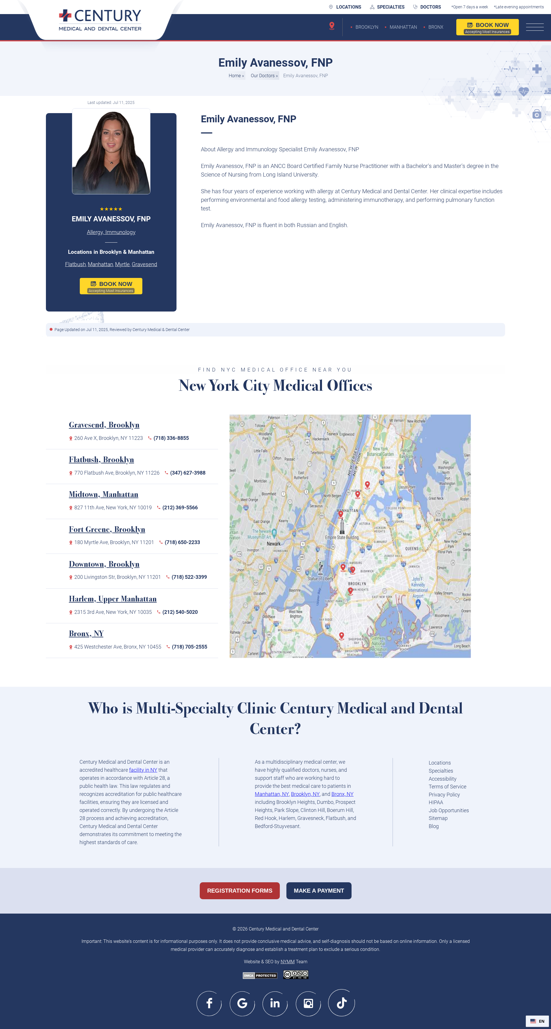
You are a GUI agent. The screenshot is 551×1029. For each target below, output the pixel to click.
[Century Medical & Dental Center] (100, 26)
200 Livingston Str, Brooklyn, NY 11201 (117, 577)
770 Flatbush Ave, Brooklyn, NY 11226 (117, 473)
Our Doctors (263, 75)
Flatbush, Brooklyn (101, 460)
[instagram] (308, 1002)
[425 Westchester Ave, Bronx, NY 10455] (369, 488)
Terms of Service (447, 787)
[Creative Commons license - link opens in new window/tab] (296, 975)
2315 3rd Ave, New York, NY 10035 (113, 612)
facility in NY (143, 770)
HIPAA (436, 802)
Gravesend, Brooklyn (104, 426)
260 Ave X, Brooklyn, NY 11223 (108, 438)
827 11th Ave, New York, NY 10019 (113, 507)
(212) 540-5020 (180, 612)
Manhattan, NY (272, 794)
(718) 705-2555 (189, 647)
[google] (242, 1002)
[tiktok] (341, 1002)
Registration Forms (239, 890)
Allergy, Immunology (111, 232)
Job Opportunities (449, 810)
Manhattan (403, 27)
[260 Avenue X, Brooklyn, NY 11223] (343, 639)
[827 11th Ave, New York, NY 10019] (343, 518)
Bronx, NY (86, 634)
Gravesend (144, 264)
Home (235, 75)
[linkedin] (275, 1002)
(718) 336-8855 (171, 438)
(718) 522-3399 (189, 577)
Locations (348, 7)
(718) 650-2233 (182, 542)
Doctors (430, 7)
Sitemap (438, 818)
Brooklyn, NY (305, 794)
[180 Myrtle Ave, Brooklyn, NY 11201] (355, 573)
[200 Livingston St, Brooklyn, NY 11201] (345, 571)
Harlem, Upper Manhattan (113, 600)
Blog (434, 826)
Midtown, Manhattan (103, 495)
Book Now (487, 28)
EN (541, 1021)
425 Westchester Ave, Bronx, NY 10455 (117, 647)
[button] (537, 1021)
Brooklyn (367, 27)
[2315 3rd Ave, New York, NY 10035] (359, 498)
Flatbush (75, 264)
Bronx (435, 27)
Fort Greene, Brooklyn (107, 530)
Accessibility (443, 779)
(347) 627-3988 (187, 473)
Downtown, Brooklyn (104, 565)
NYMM (288, 961)
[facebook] (209, 1002)
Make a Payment (319, 890)
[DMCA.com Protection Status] (260, 976)
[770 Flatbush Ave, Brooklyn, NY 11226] (352, 594)
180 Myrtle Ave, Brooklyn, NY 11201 (114, 542)
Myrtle (122, 264)
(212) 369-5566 (180, 507)
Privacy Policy (444, 795)
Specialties (391, 7)
